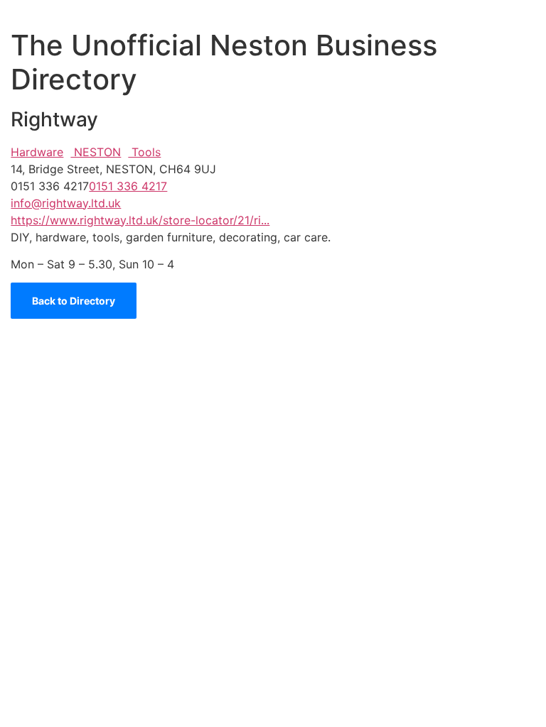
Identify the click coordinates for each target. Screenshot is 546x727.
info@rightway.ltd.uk (66, 203)
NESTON (95, 152)
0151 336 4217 (128, 186)
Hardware (37, 152)
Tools (144, 152)
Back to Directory (73, 301)
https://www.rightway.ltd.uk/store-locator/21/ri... (140, 220)
